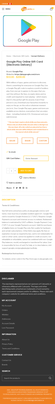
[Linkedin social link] (26, 188)
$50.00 (27, 141)
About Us (6, 339)
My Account (7, 306)
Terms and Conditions (11, 348)
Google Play (17, 71)
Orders (5, 310)
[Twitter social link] (16, 188)
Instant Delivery (38, 56)
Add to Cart (26, 171)
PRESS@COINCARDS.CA (36, 400)
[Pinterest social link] (23, 188)
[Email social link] (20, 188)
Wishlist (5, 314)
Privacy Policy (7, 344)
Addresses (6, 319)
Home (8, 56)
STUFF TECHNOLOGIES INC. (23, 390)
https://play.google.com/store (27, 74)
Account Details (8, 323)
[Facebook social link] (13, 188)
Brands (5, 364)
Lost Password (8, 328)
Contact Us (6, 360)
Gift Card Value (13, 158)
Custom (43, 141)
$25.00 (12, 141)
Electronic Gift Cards (21, 56)
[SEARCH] (50, 378)
